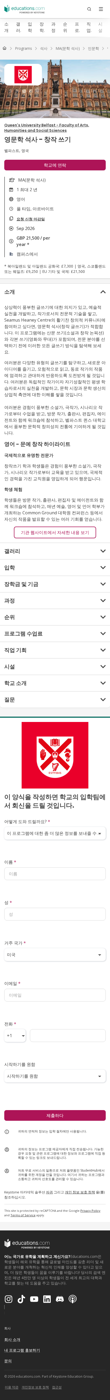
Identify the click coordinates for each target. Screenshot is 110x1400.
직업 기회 (89, 27)
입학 (30, 27)
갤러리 (18, 27)
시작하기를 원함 (19, 1064)
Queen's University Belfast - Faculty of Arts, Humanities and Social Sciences (46, 127)
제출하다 (55, 1115)
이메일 (12, 983)
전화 (10, 1024)
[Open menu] (101, 9)
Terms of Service (23, 1215)
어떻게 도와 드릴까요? (27, 821)
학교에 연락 (55, 165)
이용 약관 (11, 1387)
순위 (65, 27)
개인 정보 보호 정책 (80, 1192)
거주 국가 (15, 943)
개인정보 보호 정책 (35, 1387)
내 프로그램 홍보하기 (22, 1350)
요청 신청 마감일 (31, 218)
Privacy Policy (90, 1211)
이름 (10, 862)
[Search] (89, 9)
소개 (6, 27)
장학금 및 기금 (42, 27)
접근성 (57, 1387)
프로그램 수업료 (77, 27)
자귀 (49, 1192)
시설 (100, 27)
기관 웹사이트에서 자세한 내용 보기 (55, 532)
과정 (53, 27)
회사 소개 (12, 1339)
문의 (8, 1360)
